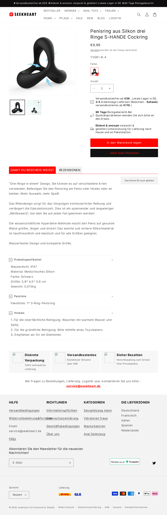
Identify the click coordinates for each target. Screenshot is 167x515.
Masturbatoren (94, 426)
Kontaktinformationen (136, 507)
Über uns (53, 434)
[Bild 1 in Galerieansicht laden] (17, 107)
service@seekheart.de (83, 386)
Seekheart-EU (25, 507)
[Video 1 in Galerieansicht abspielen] (34, 107)
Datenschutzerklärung (62, 418)
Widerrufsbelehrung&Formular (30, 418)
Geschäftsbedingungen (63, 426)
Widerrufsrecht (66, 507)
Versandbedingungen (24, 410)
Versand (94, 50)
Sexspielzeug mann (98, 410)
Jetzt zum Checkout (124, 153)
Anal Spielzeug (94, 434)
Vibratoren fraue (96, 418)
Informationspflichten (61, 410)
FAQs (12, 439)
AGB (107, 507)
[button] (71, 11)
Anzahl (94, 81)
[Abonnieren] (69, 463)
